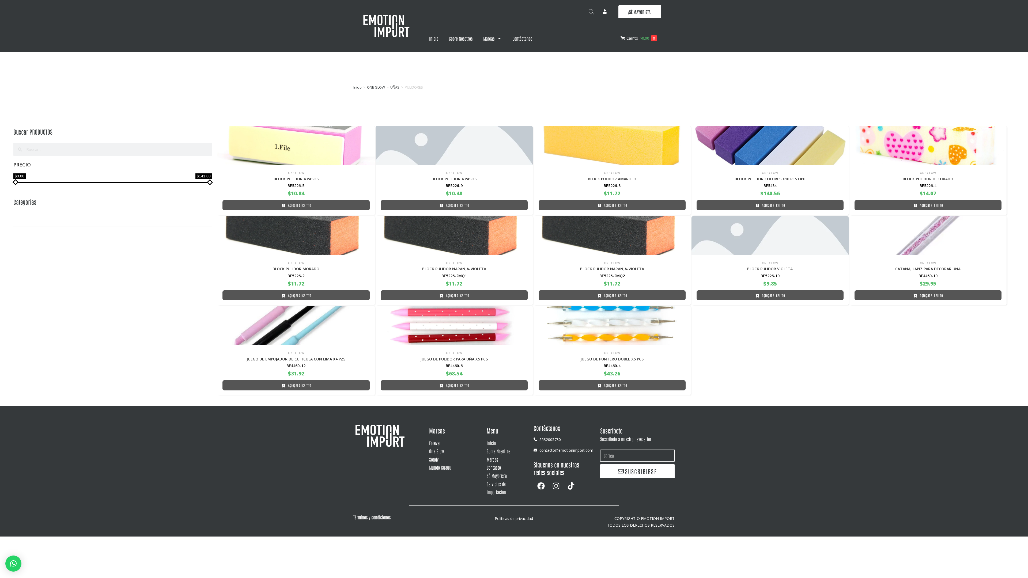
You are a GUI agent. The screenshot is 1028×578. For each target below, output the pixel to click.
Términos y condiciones (372, 517)
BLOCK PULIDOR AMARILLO (612, 178)
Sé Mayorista (497, 475)
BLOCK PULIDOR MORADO (296, 268)
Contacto (494, 467)
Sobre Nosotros (461, 38)
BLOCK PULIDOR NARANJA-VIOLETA (454, 268)
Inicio (433, 38)
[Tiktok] (571, 485)
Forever (435, 443)
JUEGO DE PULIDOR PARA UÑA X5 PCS (454, 359)
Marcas (488, 38)
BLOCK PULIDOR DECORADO (928, 178)
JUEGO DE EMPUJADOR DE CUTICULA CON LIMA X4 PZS (296, 359)
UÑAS (394, 87)
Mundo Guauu (440, 467)
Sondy (434, 459)
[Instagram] (556, 485)
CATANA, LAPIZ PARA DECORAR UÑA (928, 268)
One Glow (436, 451)
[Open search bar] (591, 11)
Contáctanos (522, 38)
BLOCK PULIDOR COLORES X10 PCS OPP (770, 178)
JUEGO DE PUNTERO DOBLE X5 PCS (612, 359)
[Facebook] (541, 485)
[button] (13, 564)
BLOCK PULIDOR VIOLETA (770, 268)
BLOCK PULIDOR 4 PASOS (296, 178)
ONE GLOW (376, 87)
